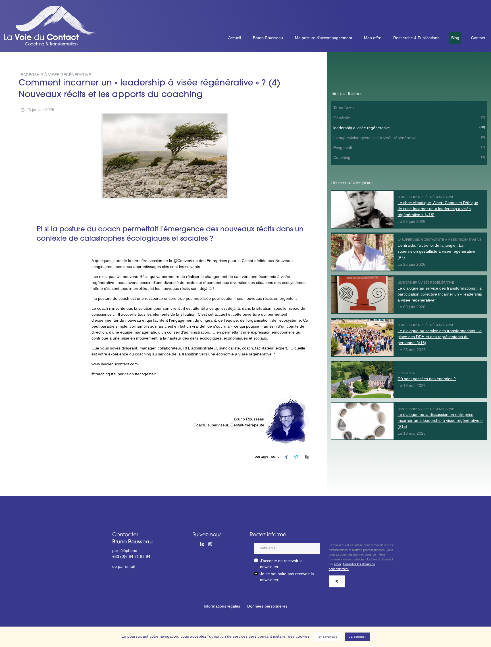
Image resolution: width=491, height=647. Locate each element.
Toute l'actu (343, 108)
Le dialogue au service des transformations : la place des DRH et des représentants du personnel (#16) (440, 336)
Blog (455, 37)
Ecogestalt (409, 147)
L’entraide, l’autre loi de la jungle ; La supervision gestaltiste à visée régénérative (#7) (436, 251)
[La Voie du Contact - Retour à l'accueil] (53, 8)
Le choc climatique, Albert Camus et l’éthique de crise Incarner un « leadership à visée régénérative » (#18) (438, 208)
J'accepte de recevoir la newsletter (281, 563)
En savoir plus (328, 636)
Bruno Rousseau (268, 37)
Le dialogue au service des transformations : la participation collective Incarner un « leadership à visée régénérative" (440, 294)
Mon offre (372, 37)
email (130, 566)
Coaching (409, 157)
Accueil (234, 37)
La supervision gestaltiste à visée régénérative (409, 137)
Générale (409, 118)
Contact (478, 37)
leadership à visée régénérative (409, 127)
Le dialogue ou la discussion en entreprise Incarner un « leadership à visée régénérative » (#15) (440, 420)
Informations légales (222, 606)
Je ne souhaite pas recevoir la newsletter (287, 576)
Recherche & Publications (416, 37)
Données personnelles (267, 606)
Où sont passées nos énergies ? (427, 378)
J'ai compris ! (357, 636)
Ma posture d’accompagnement (323, 37)
